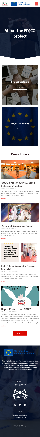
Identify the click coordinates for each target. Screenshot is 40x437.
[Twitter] (20, 405)
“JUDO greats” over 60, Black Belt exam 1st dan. (18, 184)
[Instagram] (25, 405)
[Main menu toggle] (36, 3)
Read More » (4, 198)
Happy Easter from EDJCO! (16, 309)
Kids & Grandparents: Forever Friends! (18, 267)
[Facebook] (15, 405)
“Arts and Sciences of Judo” (17, 226)
